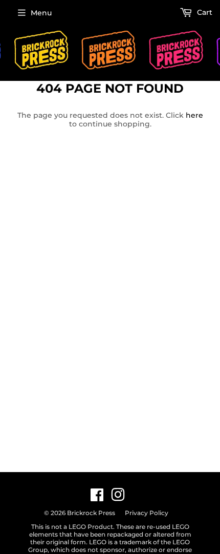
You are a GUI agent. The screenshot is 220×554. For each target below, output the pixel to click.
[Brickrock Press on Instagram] (118, 497)
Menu (41, 12)
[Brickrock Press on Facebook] (97, 497)
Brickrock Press (91, 513)
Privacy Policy (146, 513)
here (194, 115)
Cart (203, 12)
